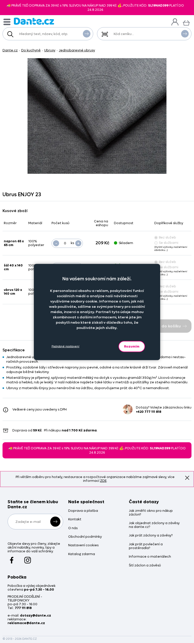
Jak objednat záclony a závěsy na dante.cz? (154, 525)
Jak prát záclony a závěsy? (151, 535)
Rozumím (131, 346)
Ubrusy (49, 50)
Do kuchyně (31, 50)
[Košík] (186, 22)
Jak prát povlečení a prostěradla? (146, 546)
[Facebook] (12, 557)
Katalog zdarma (81, 554)
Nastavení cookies (83, 545)
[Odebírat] (55, 522)
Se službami (168, 243)
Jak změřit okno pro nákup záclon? (151, 513)
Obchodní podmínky (85, 537)
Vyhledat (86, 34)
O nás (73, 528)
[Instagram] (28, 557)
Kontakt (74, 519)
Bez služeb (167, 237)
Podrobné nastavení (65, 346)
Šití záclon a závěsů (145, 565)
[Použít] (185, 34)
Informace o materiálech (150, 557)
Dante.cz (10, 50)
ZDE (103, 481)
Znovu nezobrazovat (187, 478)
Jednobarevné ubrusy (77, 50)
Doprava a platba (83, 511)
